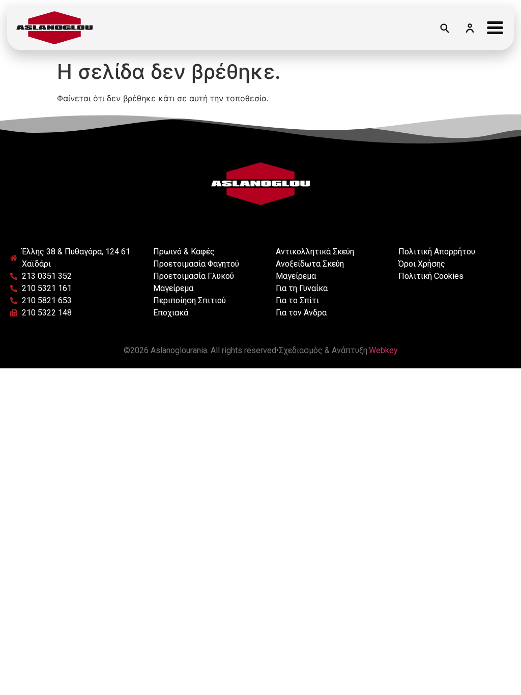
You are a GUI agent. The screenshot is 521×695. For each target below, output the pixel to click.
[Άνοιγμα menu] (495, 27)
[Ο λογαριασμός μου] (469, 27)
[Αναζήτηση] (444, 27)
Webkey (383, 350)
